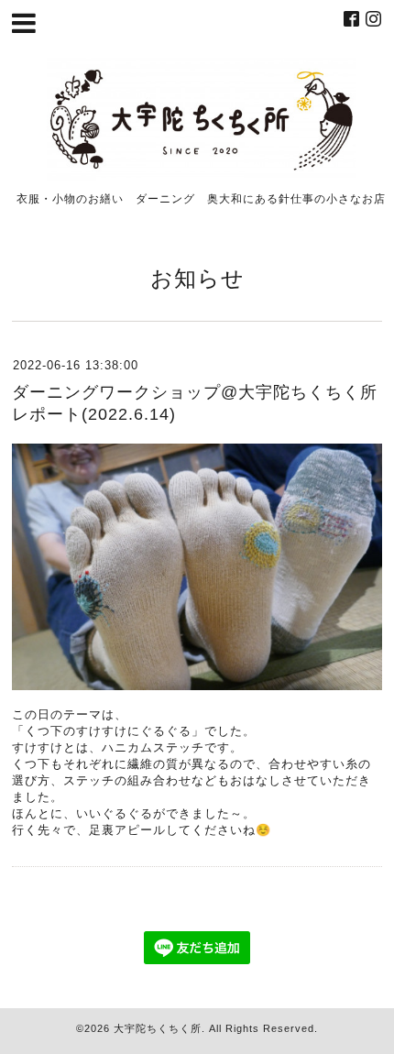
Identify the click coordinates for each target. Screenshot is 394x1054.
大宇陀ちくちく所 (158, 1028)
